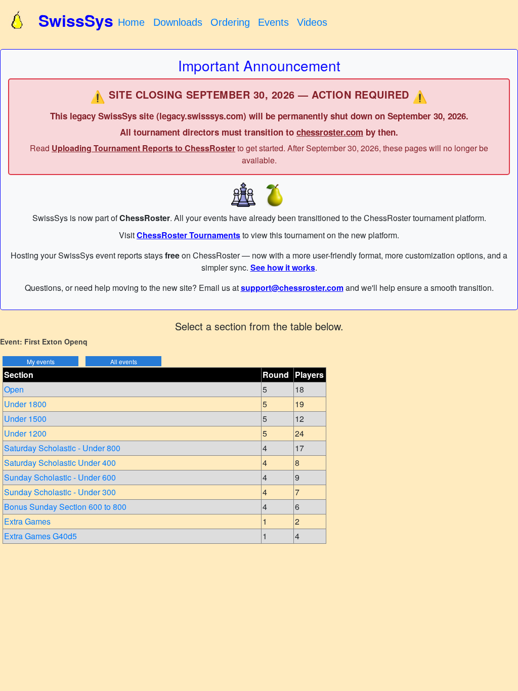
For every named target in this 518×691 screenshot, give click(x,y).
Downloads (177, 22)
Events (273, 22)
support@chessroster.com (292, 287)
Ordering (230, 22)
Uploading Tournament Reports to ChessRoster (143, 148)
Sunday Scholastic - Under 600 (60, 477)
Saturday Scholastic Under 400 (60, 462)
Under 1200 (25, 433)
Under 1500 (25, 418)
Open (14, 389)
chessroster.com (329, 132)
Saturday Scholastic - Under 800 (62, 448)
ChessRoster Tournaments (188, 235)
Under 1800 (25, 404)
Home (131, 22)
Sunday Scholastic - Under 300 (60, 492)
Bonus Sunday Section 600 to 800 (65, 506)
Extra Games (27, 521)
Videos (312, 22)
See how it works (282, 267)
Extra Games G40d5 (40, 536)
